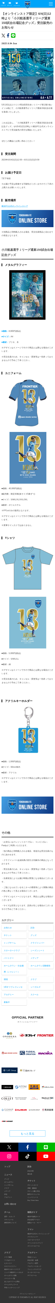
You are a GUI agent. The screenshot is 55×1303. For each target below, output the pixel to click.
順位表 (30, 1174)
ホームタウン (8, 1182)
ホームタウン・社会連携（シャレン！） (14, 969)
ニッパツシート (33, 1197)
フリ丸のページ (9, 1260)
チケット (9, 5)
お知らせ (8, 928)
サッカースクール (34, 1272)
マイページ (17, 5)
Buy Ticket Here (33, 1200)
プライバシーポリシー (27, 1294)
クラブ (34, 979)
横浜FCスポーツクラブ (12, 1269)
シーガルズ (35, 987)
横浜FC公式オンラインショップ (38, 1234)
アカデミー (9, 994)
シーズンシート (37, 950)
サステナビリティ (10, 1266)
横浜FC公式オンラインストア (15, 206)
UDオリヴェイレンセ (13, 987)
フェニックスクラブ (34, 1269)
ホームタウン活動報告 (40, 966)
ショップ (3, 5)
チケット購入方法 (34, 1191)
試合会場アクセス (34, 1219)
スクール (34, 994)
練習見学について (10, 1222)
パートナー (9, 958)
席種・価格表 (32, 1188)
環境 (6, 979)
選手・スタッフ (9, 1216)
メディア (34, 958)
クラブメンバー (37, 943)
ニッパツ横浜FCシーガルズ (13, 1272)
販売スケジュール (34, 1194)
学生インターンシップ (12, 1287)
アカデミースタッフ (34, 1266)
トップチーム (10, 943)
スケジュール (8, 1219)
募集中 (7, 1002)
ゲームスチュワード (11, 1284)
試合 (33, 928)
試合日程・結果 (33, 1260)
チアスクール (32, 1275)
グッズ (34, 935)
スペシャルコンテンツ (35, 1243)
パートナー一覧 (9, 1278)
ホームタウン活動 (10, 1275)
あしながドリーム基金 (12, 1281)
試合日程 (31, 1171)
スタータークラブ (12, 950)
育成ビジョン (32, 1257)
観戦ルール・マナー (34, 1222)
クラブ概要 (8, 1257)
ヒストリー (8, 1263)
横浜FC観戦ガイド (34, 1216)
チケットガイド (33, 1185)
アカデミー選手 (33, 1263)
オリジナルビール (34, 1246)
